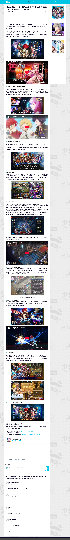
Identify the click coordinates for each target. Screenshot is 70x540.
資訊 (33, 1)
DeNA (12, 459)
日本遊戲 (13, 457)
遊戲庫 (47, 1)
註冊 (60, 1)
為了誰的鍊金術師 (21, 459)
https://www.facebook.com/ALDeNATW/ (31, 434)
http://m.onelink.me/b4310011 (26, 431)
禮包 (26, 459)
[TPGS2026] (29, 2)
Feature (16, 459)
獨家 (38, 1)
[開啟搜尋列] (55, 1)
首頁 (25, 1)
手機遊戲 (9, 457)
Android (9, 459)
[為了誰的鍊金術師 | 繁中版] (27, 440)
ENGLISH (51, 1)
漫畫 (43, 1)
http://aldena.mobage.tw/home (27, 433)
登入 (64, 1)
